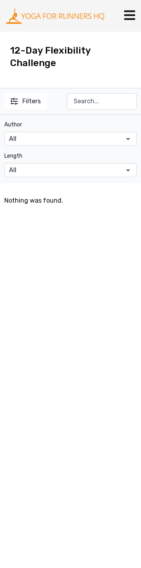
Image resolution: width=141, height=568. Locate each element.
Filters (31, 101)
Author (13, 124)
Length (13, 156)
